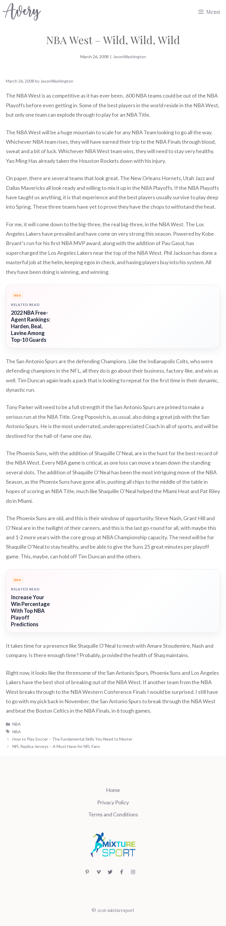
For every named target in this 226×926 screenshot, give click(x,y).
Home (113, 790)
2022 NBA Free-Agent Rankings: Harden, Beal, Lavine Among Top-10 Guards (30, 326)
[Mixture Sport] (22, 12)
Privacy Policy (113, 802)
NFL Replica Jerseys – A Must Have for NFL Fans (56, 746)
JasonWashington (129, 56)
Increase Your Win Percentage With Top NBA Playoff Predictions (30, 610)
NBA (16, 723)
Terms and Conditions (113, 814)
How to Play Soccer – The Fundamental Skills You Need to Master (72, 738)
